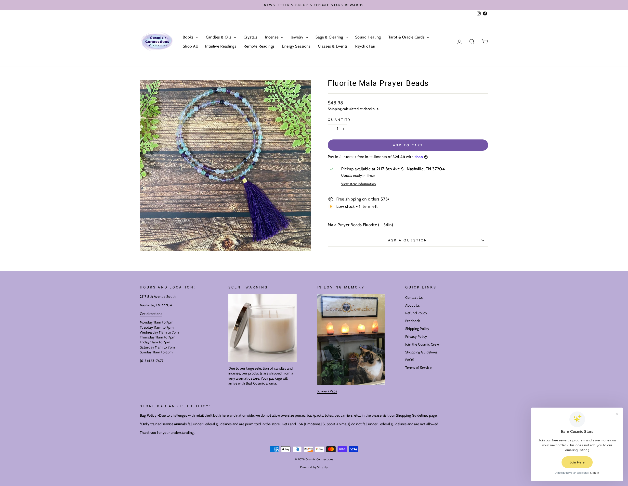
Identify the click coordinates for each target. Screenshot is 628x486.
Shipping (334, 109)
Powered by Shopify (314, 467)
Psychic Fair (365, 46)
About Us (412, 305)
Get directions (151, 314)
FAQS (409, 360)
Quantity (339, 120)
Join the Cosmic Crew (422, 344)
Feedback (412, 321)
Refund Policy (416, 313)
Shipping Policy (417, 328)
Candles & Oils (219, 37)
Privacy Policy (416, 336)
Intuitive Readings (220, 46)
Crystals (251, 37)
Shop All (190, 46)
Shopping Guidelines (421, 352)
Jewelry (297, 37)
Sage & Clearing (329, 37)
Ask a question (408, 240)
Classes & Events (333, 46)
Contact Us (414, 297)
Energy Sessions (296, 46)
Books (189, 37)
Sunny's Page (327, 391)
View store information (358, 184)
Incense (272, 37)
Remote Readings (259, 46)
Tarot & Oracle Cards (407, 37)
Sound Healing (368, 37)
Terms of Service (418, 367)
